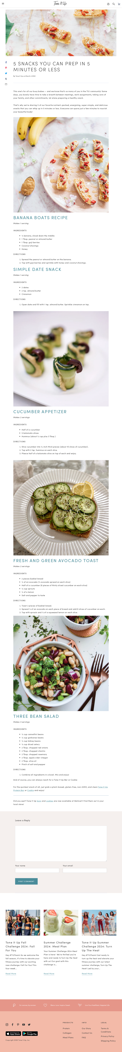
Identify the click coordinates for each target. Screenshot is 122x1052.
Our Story (86, 1028)
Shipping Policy (108, 1040)
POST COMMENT (26, 881)
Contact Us (87, 1033)
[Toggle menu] (3, 3)
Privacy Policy (107, 1036)
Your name (20, 865)
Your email (68, 865)
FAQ (84, 1037)
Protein (66, 1028)
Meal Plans (68, 1037)
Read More (11, 973)
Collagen (67, 1033)
